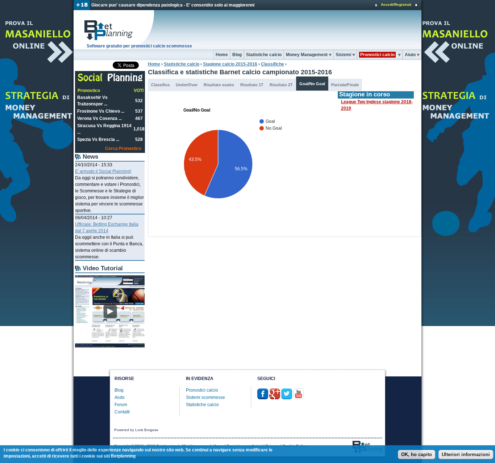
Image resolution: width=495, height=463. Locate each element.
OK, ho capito (416, 455)
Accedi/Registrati (396, 5)
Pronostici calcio (202, 390)
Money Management (307, 54)
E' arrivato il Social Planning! (103, 171)
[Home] (114, 29)
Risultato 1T (251, 85)
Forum (121, 404)
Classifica (160, 85)
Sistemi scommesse (205, 397)
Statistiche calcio (264, 54)
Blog (237, 54)
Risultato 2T (281, 85)
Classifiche (272, 64)
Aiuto (410, 54)
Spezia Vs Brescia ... (98, 139)
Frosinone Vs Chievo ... (100, 111)
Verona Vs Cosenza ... (99, 118)
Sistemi (343, 54)
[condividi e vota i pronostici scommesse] (110, 80)
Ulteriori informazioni (466, 455)
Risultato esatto (219, 85)
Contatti (122, 411)
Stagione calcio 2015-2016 (230, 64)
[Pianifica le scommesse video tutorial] (110, 346)
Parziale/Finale (345, 85)
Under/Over (186, 85)
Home (222, 54)
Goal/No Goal (312, 84)
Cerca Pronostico (123, 148)
